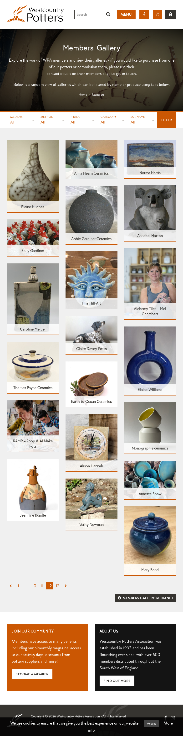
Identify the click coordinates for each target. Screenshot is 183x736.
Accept (151, 723)
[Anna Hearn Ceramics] (91, 159)
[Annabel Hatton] (150, 213)
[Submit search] (108, 14)
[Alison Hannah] (91, 442)
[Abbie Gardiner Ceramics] (91, 215)
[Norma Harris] (150, 159)
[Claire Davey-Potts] (91, 334)
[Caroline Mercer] (33, 299)
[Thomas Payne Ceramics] (33, 367)
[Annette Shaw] (150, 480)
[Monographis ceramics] (150, 428)
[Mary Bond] (150, 540)
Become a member (32, 674)
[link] (170, 14)
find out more (117, 680)
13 (58, 586)
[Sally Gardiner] (33, 237)
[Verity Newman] (91, 504)
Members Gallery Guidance (148, 598)
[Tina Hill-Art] (91, 280)
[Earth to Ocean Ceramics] (91, 384)
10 (34, 586)
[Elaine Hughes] (33, 176)
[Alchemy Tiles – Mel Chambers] (150, 283)
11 (42, 586)
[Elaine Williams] (150, 360)
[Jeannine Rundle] (33, 489)
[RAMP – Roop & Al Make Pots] (33, 426)
